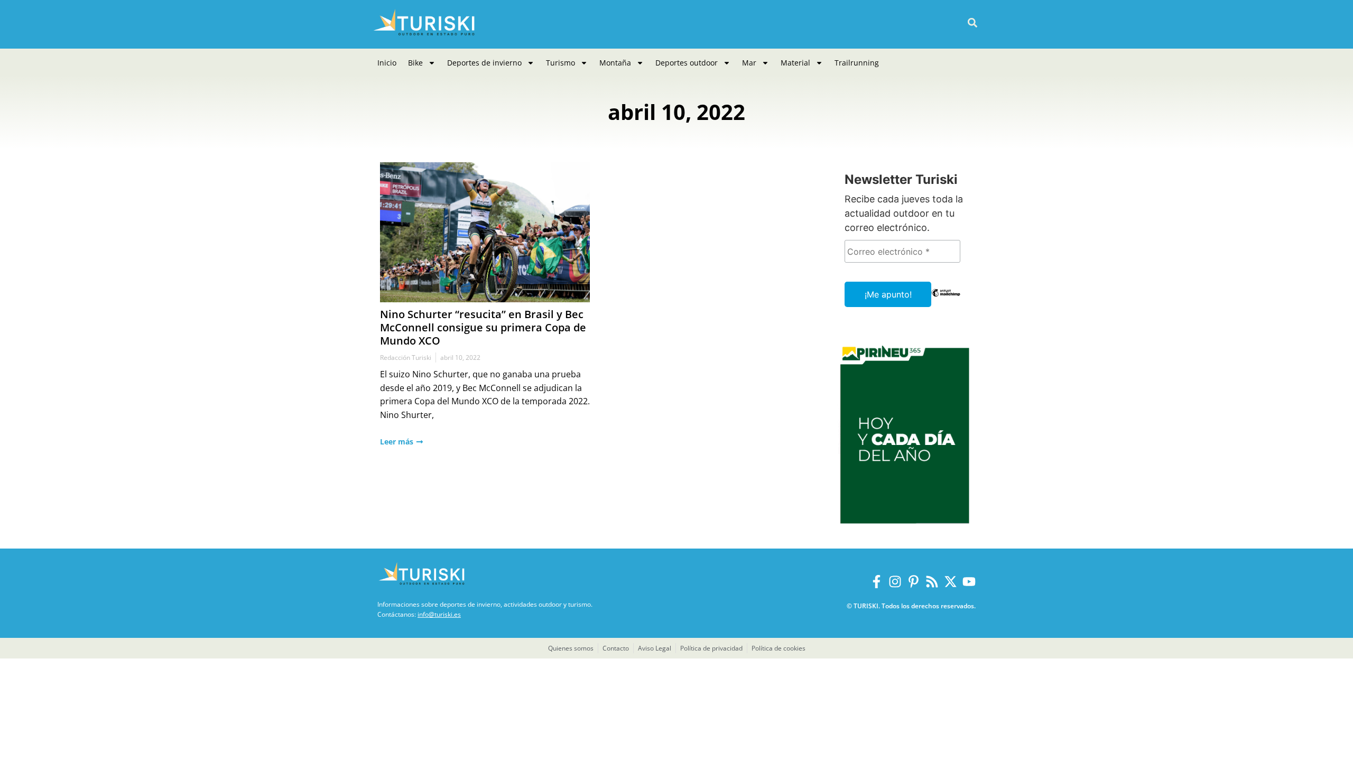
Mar (749, 63)
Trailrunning (857, 63)
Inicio (386, 63)
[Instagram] (895, 581)
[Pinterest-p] (913, 581)
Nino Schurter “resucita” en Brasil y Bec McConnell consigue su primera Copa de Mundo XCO (483, 327)
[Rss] (932, 581)
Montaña (615, 63)
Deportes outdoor (686, 63)
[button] (972, 23)
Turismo (560, 63)
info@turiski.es (439, 614)
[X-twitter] (950, 581)
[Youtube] (969, 581)
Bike (415, 63)
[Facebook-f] (876, 581)
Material (795, 63)
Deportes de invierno (484, 63)
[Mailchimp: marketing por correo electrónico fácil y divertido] (945, 300)
